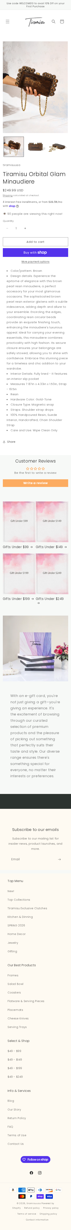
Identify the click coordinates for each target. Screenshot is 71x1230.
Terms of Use (17, 1135)
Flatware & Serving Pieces (26, 1001)
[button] (7, 21)
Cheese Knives (18, 1018)
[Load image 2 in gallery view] (35, 147)
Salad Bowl (15, 984)
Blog (11, 1101)
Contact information (37, 1219)
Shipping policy (48, 1213)
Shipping (8, 195)
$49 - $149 (15, 1060)
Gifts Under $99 (16, 547)
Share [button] (11, 442)
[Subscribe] (59, 859)
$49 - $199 (15, 1068)
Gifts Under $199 (16, 599)
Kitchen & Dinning (20, 917)
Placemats (15, 1010)
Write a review (35, 483)
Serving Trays (17, 1027)
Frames (13, 975)
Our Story (14, 1109)
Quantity (8, 221)
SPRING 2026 (16, 925)
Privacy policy (51, 1207)
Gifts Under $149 (49, 547)
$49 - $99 (14, 1051)
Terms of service (26, 1213)
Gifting (12, 951)
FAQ (10, 1127)
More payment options (36, 261)
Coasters (14, 992)
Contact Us (16, 1144)
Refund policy (32, 1207)
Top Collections (19, 900)
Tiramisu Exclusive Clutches (27, 908)
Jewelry (13, 943)
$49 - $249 (15, 1077)
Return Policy (17, 1118)
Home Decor (17, 934)
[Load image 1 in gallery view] (14, 147)
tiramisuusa (34, 1203)
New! (11, 891)
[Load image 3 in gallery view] (57, 147)
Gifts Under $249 (50, 599)
